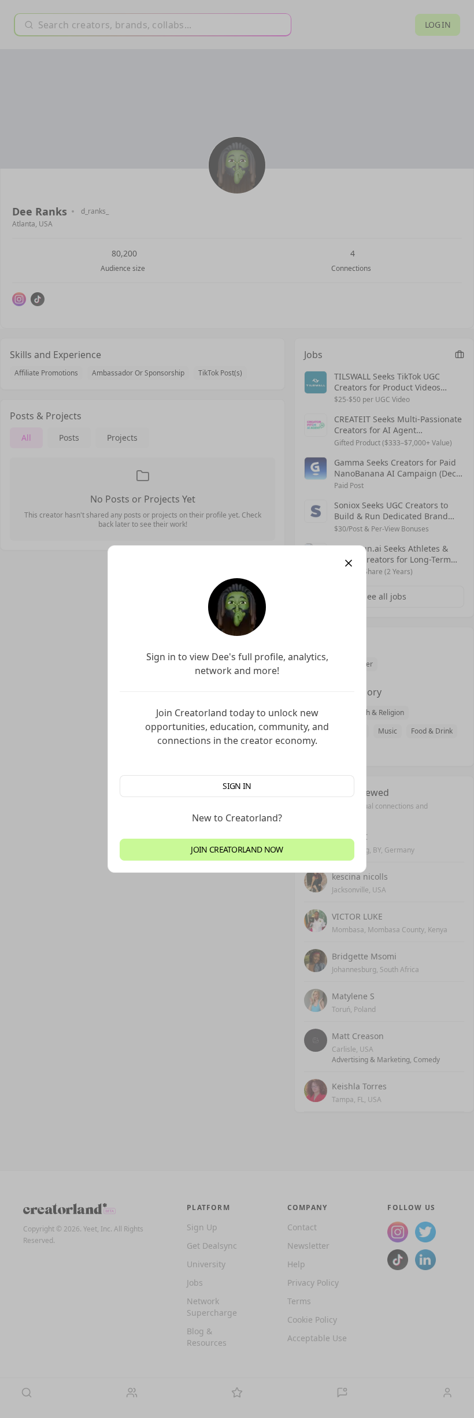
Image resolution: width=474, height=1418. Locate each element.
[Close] (348, 563)
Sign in (237, 785)
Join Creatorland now (237, 849)
